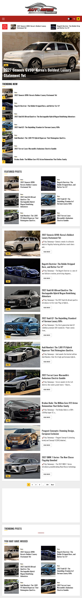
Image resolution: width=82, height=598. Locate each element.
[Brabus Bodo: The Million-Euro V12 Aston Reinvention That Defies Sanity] (7, 158)
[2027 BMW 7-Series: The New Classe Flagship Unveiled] (22, 466)
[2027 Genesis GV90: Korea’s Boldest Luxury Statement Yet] (41, 56)
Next (52, 484)
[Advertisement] (41, 505)
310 (47, 484)
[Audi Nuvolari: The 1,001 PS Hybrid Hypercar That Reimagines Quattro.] (7, 136)
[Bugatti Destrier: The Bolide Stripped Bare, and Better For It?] (7, 104)
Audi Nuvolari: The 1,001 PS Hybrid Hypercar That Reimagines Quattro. (40, 138)
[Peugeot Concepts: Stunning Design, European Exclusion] (22, 438)
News (6, 65)
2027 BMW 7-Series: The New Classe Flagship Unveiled (58, 459)
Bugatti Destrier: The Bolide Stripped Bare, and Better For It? (37, 106)
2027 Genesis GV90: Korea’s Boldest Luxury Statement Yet (37, 72)
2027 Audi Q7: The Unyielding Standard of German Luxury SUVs (37, 127)
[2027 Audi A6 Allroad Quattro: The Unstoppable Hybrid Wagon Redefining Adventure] (7, 115)
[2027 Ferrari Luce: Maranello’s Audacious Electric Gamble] (7, 147)
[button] (3, 19)
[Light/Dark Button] (70, 19)
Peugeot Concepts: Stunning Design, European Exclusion (58, 432)
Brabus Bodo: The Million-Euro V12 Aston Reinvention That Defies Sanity (40, 159)
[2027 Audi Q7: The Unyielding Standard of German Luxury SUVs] (7, 126)
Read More (47, 252)
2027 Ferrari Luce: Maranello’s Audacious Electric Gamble (35, 148)
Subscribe (78, 18)
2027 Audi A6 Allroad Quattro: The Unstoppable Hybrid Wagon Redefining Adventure (44, 116)
